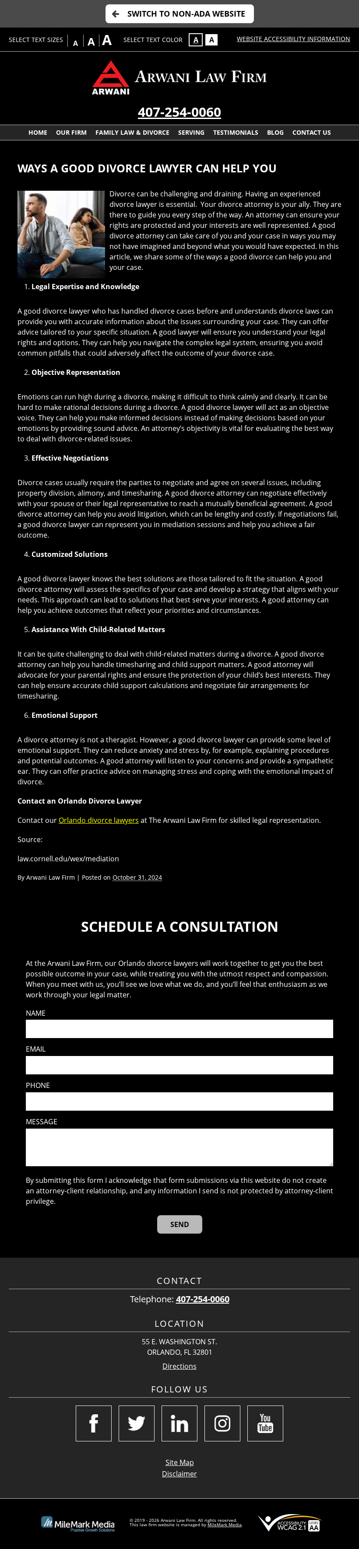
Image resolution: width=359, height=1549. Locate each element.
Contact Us (311, 132)
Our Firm (71, 132)
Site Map (179, 1462)
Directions (179, 1366)
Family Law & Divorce (132, 132)
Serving (191, 132)
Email (36, 1049)
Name (36, 1013)
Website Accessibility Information (293, 39)
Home (37, 132)
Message (41, 1121)
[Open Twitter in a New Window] (137, 1423)
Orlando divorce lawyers (99, 820)
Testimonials (235, 132)
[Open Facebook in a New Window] (94, 1423)
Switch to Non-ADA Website (186, 13)
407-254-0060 (179, 112)
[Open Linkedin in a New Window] (179, 1423)
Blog (275, 132)
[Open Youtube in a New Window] (265, 1423)
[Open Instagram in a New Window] (222, 1423)
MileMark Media (225, 1524)
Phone (38, 1085)
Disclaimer (179, 1474)
